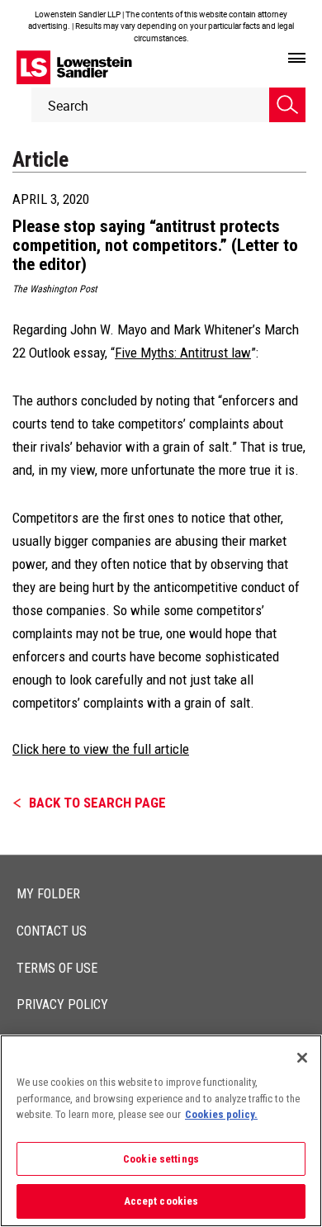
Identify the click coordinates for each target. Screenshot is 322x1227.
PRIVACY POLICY (62, 1004)
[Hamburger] (296, 59)
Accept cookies (161, 1201)
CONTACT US (52, 931)
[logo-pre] (74, 67)
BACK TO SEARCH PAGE (97, 802)
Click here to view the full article (100, 749)
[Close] (302, 1058)
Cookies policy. (221, 1114)
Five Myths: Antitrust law (183, 352)
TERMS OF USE (57, 968)
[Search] (287, 105)
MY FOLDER (48, 894)
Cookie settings (161, 1159)
